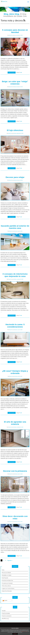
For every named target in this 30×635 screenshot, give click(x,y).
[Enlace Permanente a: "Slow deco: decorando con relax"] (15, 532)
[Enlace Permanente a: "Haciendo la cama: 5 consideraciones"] (15, 339)
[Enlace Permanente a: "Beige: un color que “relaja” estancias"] (15, 97)
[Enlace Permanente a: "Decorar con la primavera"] (15, 484)
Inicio (3, 569)
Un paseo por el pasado (7, 583)
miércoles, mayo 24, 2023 (18, 231)
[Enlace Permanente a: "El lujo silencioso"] (15, 144)
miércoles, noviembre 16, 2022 (18, 279)
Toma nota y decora (6, 585)
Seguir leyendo (12, 72)
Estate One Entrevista (7, 591)
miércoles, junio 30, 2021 (18, 376)
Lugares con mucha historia (8, 588)
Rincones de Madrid (6, 572)
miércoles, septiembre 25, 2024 (18, 133)
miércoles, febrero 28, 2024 (18, 180)
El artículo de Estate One (7, 580)
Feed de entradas (6, 613)
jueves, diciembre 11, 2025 (18, 35)
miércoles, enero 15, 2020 (18, 521)
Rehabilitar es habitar (6, 575)
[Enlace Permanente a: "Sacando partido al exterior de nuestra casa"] (15, 241)
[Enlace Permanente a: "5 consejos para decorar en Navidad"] (15, 46)
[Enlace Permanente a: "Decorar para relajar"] (15, 191)
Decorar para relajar (15, 177)
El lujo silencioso (15, 130)
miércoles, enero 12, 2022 (18, 329)
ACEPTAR (15, 633)
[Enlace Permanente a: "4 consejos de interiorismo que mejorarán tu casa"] (15, 290)
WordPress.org (5, 618)
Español (5, 600)
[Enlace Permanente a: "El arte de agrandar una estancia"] (15, 438)
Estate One (11, 35)
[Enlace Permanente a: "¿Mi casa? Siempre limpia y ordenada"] (15, 387)
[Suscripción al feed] (24, 20)
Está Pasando (5, 577)
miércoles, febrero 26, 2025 (18, 86)
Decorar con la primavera (15, 471)
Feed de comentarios (6, 615)
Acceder (4, 610)
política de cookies (24, 631)
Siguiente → (10, 560)
